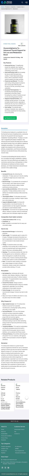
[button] (22, 2)
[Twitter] (5, 467)
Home (2, 7)
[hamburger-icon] (26, 2)
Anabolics (13, 43)
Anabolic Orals (6, 43)
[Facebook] (2, 467)
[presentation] (2, 397)
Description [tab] (4, 128)
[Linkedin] (8, 467)
